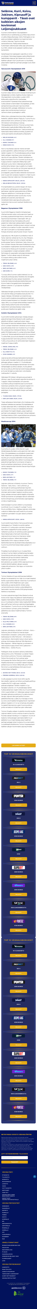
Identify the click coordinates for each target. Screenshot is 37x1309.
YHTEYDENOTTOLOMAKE (23, 1283)
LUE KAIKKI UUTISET (18, 745)
